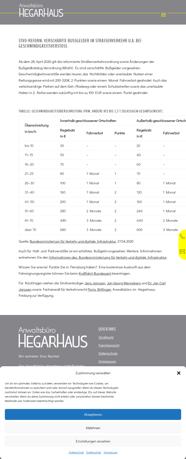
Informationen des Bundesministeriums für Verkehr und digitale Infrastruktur (108, 257)
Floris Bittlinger (99, 289)
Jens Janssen (95, 282)
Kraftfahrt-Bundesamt (95, 273)
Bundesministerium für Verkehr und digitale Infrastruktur (73, 241)
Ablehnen (93, 427)
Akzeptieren (93, 414)
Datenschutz (76, 452)
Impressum (110, 452)
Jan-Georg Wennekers (124, 282)
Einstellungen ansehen (93, 441)
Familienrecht (109, 345)
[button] (178, 373)
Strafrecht (106, 337)
